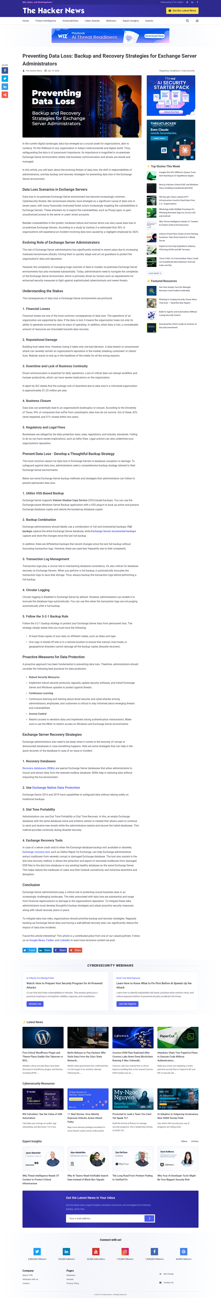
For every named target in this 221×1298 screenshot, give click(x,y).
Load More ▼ (155, 273)
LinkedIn (65, 940)
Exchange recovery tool (36, 852)
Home (25, 20)
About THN (27, 1275)
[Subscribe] (149, 1218)
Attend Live (35, 1004)
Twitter (50, 940)
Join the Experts (127, 1004)
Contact (26, 1283)
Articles (195, 1141)
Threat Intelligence (45, 20)
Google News (37, 940)
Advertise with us (30, 1279)
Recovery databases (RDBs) (38, 768)
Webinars (111, 20)
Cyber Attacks (92, 20)
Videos (184, 1141)
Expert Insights (131, 20)
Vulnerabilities (70, 20)
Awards (149, 20)
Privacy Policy (72, 1283)
